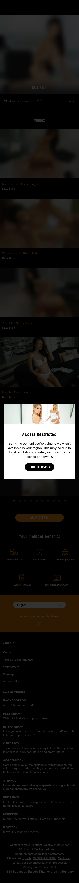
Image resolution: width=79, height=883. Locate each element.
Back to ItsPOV (39, 467)
